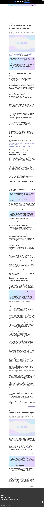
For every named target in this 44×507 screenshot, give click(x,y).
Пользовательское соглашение (7, 491)
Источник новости (31, 406)
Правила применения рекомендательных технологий (11, 499)
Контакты (3, 495)
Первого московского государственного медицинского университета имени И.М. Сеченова (21, 54)
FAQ (1, 490)
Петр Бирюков (29, 447)
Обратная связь (4, 493)
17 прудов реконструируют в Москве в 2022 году (18, 474)
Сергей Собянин (12, 53)
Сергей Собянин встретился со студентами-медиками (19, 146)
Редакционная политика (5, 497)
